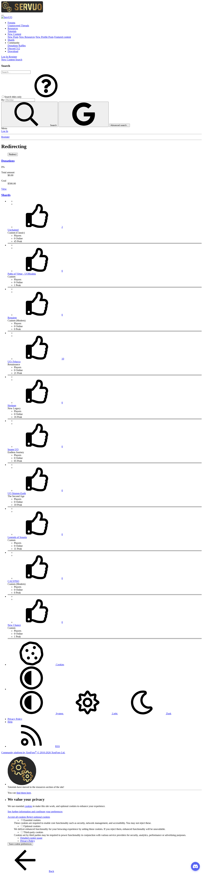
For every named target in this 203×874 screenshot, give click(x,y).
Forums (11, 22)
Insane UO (13, 449)
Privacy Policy (15, 719)
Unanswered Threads (18, 25)
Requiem (12, 317)
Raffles (22, 45)
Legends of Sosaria (17, 537)
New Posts (13, 37)
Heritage (12, 405)
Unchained (13, 229)
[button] (14, 42)
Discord (14, 48)
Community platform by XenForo (33, 752)
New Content (14, 34)
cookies (28, 806)
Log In (4, 131)
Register (5, 137)
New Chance (14, 625)
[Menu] (2, 15)
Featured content (62, 37)
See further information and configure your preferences (35, 811)
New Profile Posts (45, 37)
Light (114, 713)
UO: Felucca (14, 361)
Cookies (59, 664)
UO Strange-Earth (17, 493)
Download (13, 51)
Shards (11, 40)
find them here (23, 792)
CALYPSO (13, 581)
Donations (13, 45)
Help (10, 721)
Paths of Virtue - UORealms (22, 273)
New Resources (27, 37)
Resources (13, 28)
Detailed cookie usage (31, 838)
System (59, 713)
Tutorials (12, 31)
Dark (168, 713)
